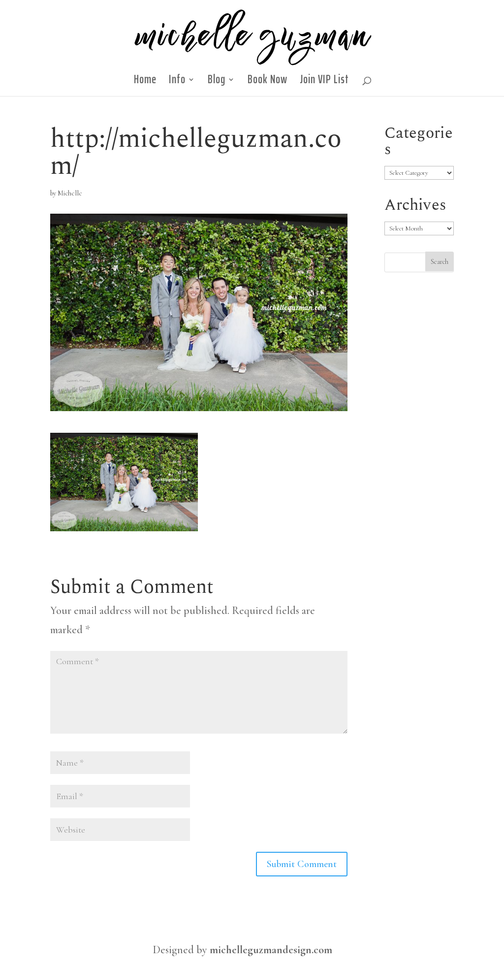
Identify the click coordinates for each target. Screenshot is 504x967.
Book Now (267, 82)
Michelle (70, 193)
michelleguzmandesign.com (271, 949)
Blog (216, 82)
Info (177, 82)
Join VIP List (324, 82)
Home (145, 82)
